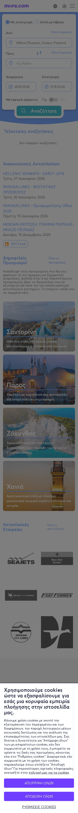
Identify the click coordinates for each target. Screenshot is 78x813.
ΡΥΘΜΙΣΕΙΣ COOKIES (39, 807)
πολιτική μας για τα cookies (49, 772)
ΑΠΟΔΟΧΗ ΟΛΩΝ (39, 796)
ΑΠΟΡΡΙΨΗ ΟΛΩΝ (39, 783)
